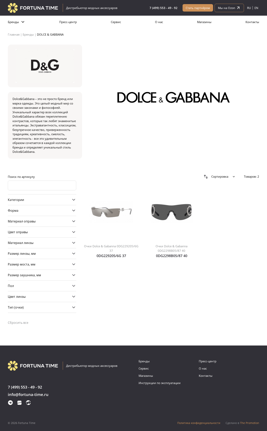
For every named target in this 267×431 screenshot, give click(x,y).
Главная (14, 34)
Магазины (204, 22)
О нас (159, 22)
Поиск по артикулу (21, 177)
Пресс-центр (68, 22)
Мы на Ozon (226, 8)
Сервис (116, 22)
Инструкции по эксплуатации (160, 383)
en (256, 8)
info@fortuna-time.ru (28, 394)
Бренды (13, 22)
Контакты (252, 22)
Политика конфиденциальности (198, 423)
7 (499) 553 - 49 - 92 (163, 8)
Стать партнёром (198, 8)
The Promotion (242, 423)
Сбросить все (18, 322)
